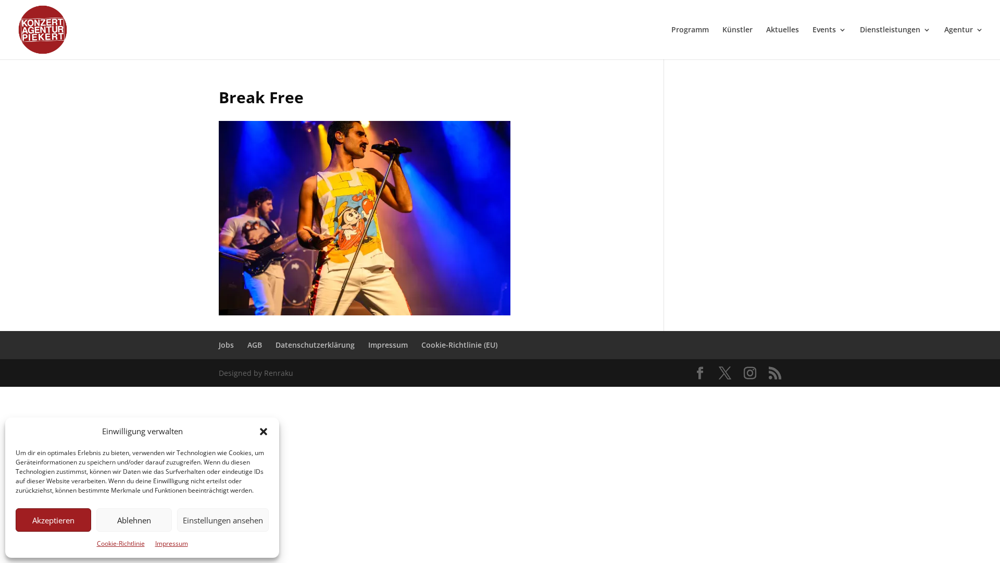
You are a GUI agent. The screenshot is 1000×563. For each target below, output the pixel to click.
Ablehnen (134, 520)
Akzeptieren (53, 520)
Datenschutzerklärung (315, 345)
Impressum (171, 543)
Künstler (737, 30)
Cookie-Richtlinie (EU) (459, 345)
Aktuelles (782, 30)
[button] (263, 431)
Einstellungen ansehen (223, 520)
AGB (254, 345)
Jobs (226, 345)
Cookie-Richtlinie (121, 543)
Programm (690, 30)
